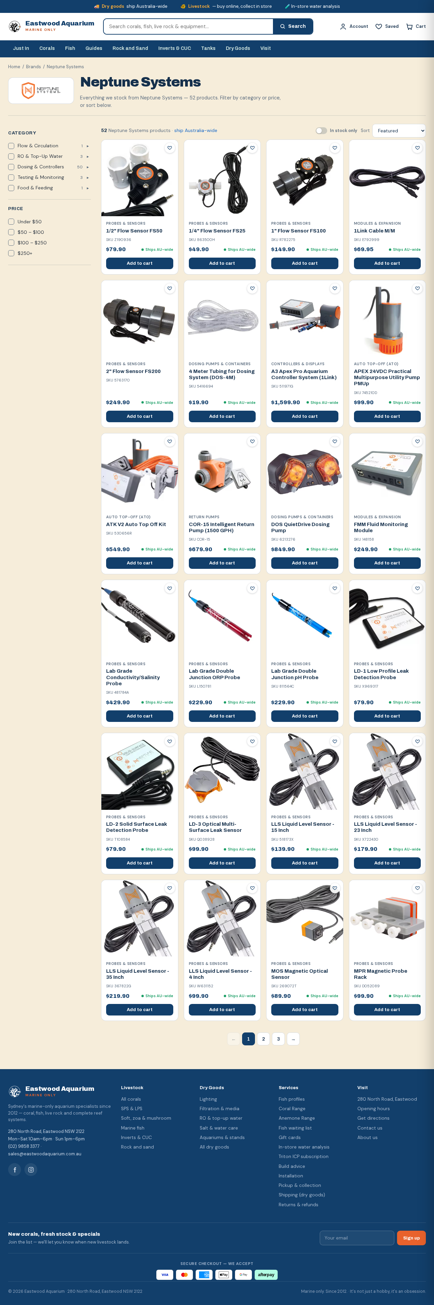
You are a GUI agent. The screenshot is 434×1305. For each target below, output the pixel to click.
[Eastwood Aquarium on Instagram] (30, 1169)
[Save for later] (170, 148)
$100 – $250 (32, 243)
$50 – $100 (31, 232)
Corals (47, 48)
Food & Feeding (50, 188)
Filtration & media (219, 1109)
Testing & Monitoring (50, 177)
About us (367, 1137)
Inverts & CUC (174, 48)
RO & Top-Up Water (50, 156)
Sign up (411, 1238)
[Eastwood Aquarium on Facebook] (14, 1169)
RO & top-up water (221, 1118)
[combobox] (188, 26)
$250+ (25, 253)
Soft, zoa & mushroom (146, 1118)
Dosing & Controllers (50, 167)
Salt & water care (219, 1128)
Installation (291, 1176)
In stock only (343, 130)
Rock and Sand (130, 48)
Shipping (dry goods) (302, 1195)
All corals (131, 1099)
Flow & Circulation (50, 146)
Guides (93, 48)
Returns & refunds (298, 1205)
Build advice (292, 1166)
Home (14, 67)
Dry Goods (238, 48)
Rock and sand (137, 1147)
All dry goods (214, 1147)
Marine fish (132, 1128)
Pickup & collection (300, 1185)
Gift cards (290, 1137)
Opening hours (373, 1109)
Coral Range (292, 1109)
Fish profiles (292, 1099)
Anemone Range (297, 1118)
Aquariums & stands (222, 1137)
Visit (265, 48)
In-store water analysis (304, 1147)
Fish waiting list (295, 1128)
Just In (21, 48)
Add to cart (140, 263)
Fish (70, 48)
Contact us (369, 1128)
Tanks (208, 48)
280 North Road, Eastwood (387, 1099)
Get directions (373, 1118)
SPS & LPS (131, 1109)
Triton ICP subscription (304, 1156)
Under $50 (30, 222)
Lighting (208, 1099)
